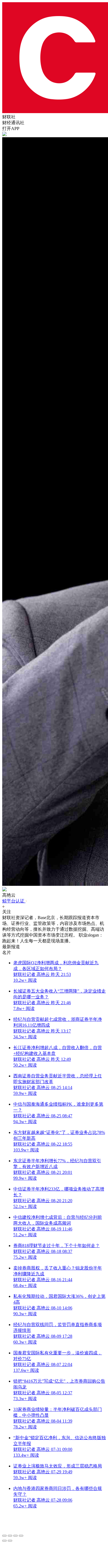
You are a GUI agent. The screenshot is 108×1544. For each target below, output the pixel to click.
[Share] (10, 1536)
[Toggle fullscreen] (15, 1536)
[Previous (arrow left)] (4, 1541)
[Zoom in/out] (21, 1536)
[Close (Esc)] (4, 1536)
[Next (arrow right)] (10, 1541)
